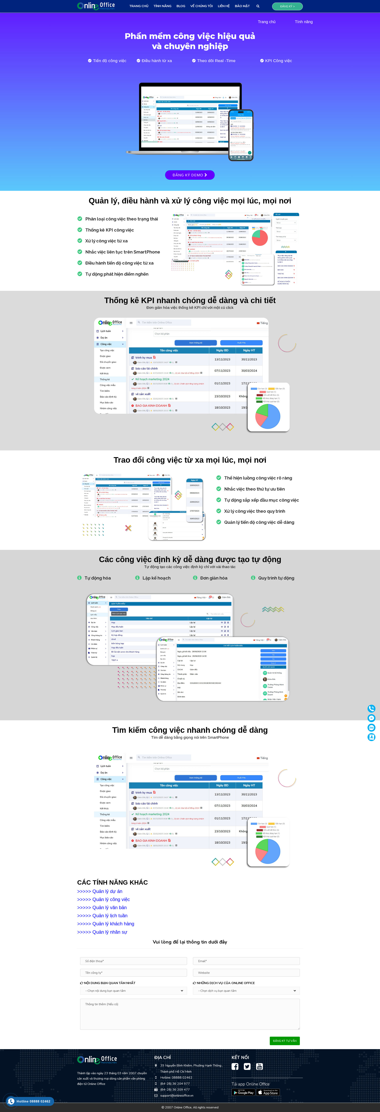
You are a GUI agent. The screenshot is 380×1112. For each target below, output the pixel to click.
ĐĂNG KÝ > (287, 6)
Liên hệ (224, 6)
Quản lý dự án (107, 891)
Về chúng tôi (201, 6)
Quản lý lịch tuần (109, 915)
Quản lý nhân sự (109, 932)
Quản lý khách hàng (113, 923)
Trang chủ (138, 6)
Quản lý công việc (111, 899)
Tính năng (162, 6)
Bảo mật (242, 6)
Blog (181, 6)
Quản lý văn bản (109, 907)
